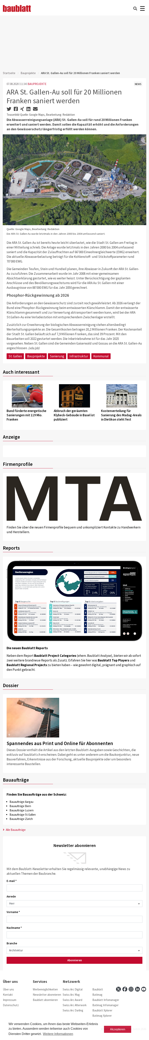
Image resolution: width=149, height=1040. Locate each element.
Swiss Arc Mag (71, 994)
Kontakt (8, 994)
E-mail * (12, 881)
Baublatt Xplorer (102, 1010)
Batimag (97, 994)
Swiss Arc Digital (72, 989)
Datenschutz (11, 1005)
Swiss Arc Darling (73, 1010)
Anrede (11, 896)
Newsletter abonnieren (47, 994)
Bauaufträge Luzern (22, 810)
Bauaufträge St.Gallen (23, 814)
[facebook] (124, 989)
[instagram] (131, 989)
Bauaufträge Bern (20, 806)
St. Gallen (15, 356)
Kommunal (101, 356)
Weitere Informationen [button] (58, 1034)
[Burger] (142, 8)
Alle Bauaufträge (15, 830)
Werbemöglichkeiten (45, 989)
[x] (118, 989)
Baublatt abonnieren (45, 1000)
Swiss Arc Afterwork (75, 1005)
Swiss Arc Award (72, 1000)
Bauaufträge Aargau (21, 802)
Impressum (9, 1000)
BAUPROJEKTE (37, 84)
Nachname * (14, 928)
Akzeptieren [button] (117, 1029)
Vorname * (13, 912)
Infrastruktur (78, 356)
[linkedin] (137, 989)
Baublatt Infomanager (105, 1000)
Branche (12, 943)
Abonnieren (74, 960)
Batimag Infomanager (105, 1005)
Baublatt (97, 989)
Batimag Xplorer (102, 1015)
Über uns (8, 989)
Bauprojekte (28, 73)
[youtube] (143, 989)
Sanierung (57, 356)
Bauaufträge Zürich (21, 819)
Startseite (9, 73)
